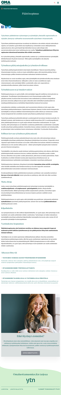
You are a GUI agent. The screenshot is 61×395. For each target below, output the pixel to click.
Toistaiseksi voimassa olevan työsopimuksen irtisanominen (24, 258)
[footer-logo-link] (30, 381)
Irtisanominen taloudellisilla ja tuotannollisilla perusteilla (25, 278)
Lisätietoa (4, 389)
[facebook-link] (2, 27)
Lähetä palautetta (16, 389)
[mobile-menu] (58, 3)
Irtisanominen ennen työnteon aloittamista (19, 268)
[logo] (5, 3)
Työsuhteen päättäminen (10, 8)
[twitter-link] (10, 27)
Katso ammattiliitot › (30, 353)
